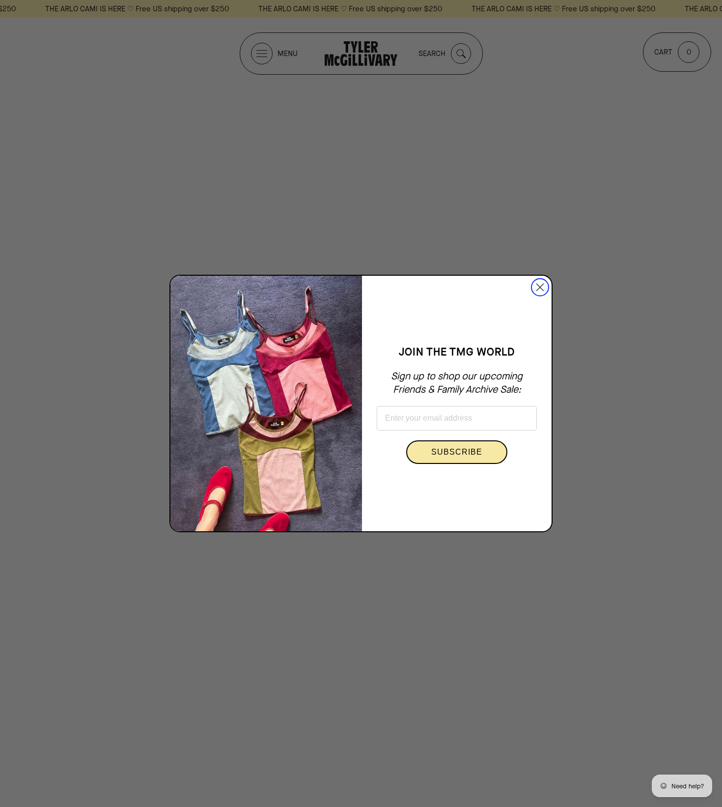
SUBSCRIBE (456, 452)
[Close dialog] (540, 287)
